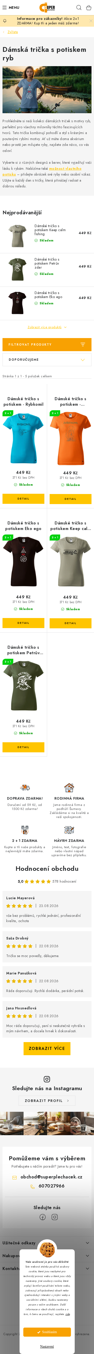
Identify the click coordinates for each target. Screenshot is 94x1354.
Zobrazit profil (44, 1100)
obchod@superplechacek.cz (51, 1177)
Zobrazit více (47, 1048)
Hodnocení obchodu (47, 868)
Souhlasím (49, 1332)
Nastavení (47, 1346)
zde (67, 1314)
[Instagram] (55, 1217)
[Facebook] (43, 1217)
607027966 (52, 1186)
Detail (23, 499)
